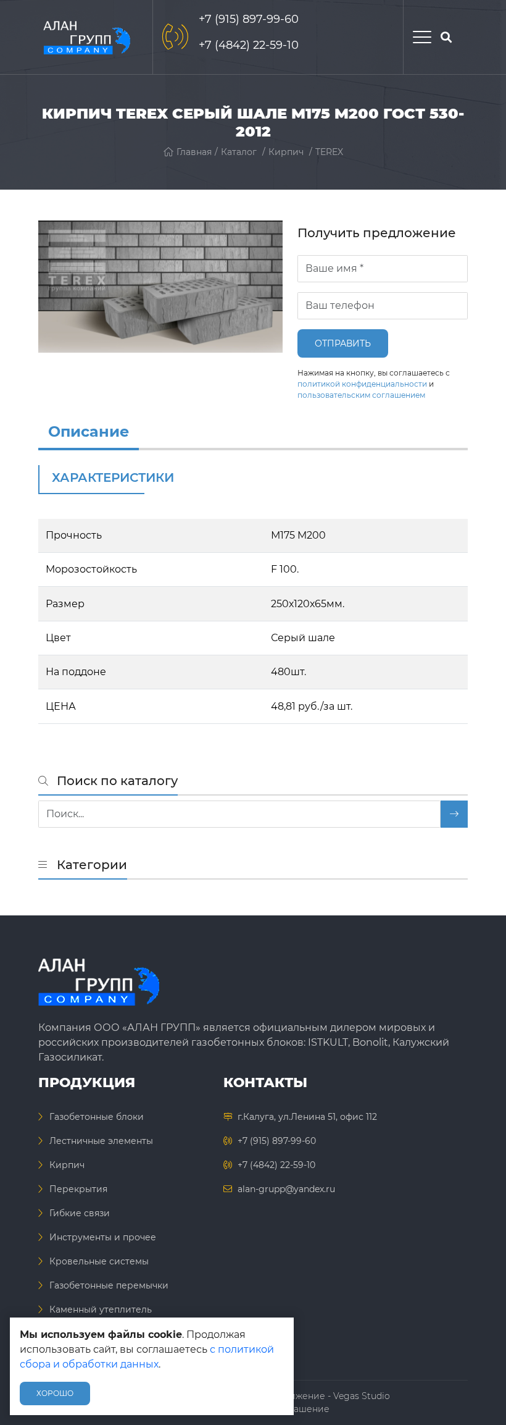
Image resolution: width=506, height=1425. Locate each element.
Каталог (239, 152)
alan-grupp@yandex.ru (286, 1189)
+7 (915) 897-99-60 (249, 19)
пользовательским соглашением (361, 395)
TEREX (329, 152)
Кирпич (286, 152)
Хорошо (54, 1393)
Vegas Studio (361, 1396)
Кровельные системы (99, 1261)
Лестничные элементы (101, 1140)
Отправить (343, 343)
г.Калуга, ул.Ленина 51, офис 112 (307, 1116)
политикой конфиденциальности (362, 384)
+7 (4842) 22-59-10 (249, 45)
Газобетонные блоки (96, 1116)
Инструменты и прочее (102, 1237)
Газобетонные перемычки (108, 1285)
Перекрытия (78, 1189)
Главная (194, 152)
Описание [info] (88, 431)
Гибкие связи (79, 1213)
